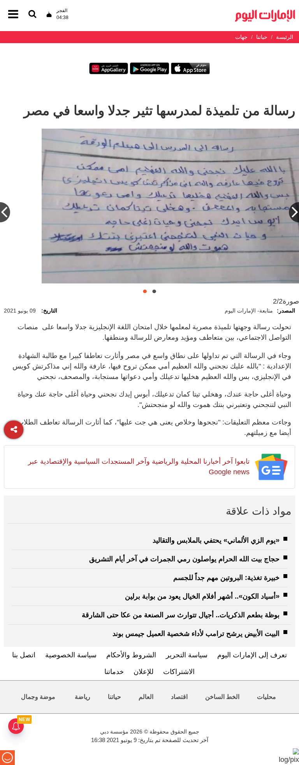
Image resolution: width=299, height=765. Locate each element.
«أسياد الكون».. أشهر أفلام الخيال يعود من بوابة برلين (202, 596)
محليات (266, 696)
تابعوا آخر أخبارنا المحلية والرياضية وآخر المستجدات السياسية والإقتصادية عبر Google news (139, 467)
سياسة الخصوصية (71, 655)
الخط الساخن (222, 696)
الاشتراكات (179, 672)
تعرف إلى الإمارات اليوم (252, 655)
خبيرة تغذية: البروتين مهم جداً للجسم (226, 578)
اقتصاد (179, 696)
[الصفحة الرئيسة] (265, 12)
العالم (146, 696)
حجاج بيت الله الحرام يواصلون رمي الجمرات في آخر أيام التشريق (184, 559)
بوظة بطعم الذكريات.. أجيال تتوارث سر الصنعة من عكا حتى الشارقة (181, 615)
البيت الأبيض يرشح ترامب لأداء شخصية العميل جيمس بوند (196, 634)
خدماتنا (114, 672)
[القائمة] (32, 14)
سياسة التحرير (187, 655)
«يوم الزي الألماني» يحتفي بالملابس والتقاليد (216, 540)
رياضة (82, 696)
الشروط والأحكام (131, 655)
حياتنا (114, 696)
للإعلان (143, 672)
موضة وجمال (38, 696)
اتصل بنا (23, 655)
